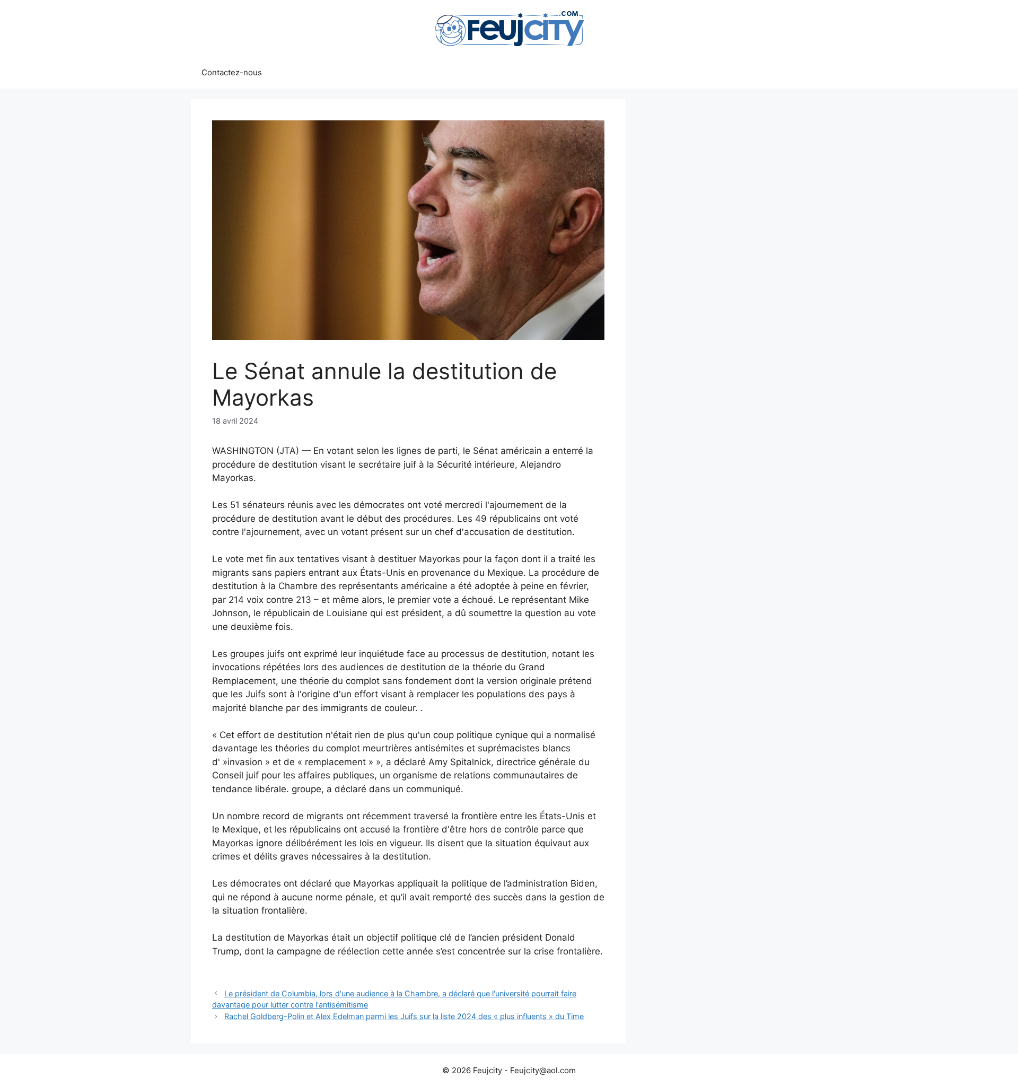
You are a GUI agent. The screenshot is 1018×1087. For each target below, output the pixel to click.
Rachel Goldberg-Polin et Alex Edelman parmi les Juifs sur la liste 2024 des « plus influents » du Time (404, 1016)
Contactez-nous (231, 72)
